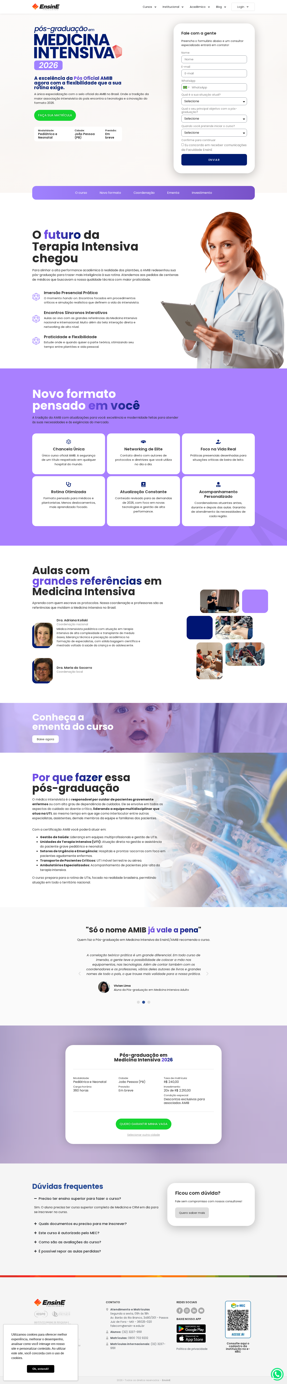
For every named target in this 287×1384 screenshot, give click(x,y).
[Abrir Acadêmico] (209, 7)
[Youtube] (201, 1311)
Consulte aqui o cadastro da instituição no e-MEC (238, 1347)
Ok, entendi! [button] (40, 1368)
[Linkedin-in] (194, 1311)
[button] (79, 973)
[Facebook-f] (179, 1311)
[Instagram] (187, 1311)
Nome (185, 53)
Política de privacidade (192, 1349)
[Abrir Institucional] (182, 7)
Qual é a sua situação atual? (201, 95)
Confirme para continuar (198, 140)
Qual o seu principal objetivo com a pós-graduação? (209, 110)
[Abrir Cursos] (155, 7)
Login (240, 7)
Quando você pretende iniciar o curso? (208, 126)
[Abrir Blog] (225, 7)
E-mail (185, 67)
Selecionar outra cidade (143, 1135)
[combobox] (186, 87)
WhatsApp (188, 81)
